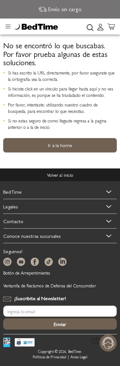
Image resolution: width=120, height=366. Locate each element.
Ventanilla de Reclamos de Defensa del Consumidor (49, 285)
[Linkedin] (63, 262)
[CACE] (25, 343)
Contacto (13, 221)
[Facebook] (36, 262)
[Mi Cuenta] (100, 26)
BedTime (12, 191)
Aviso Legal (78, 357)
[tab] (102, 26)
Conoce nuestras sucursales (32, 235)
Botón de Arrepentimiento (26, 272)
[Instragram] (8, 262)
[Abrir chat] (108, 343)
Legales (10, 206)
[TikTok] (49, 262)
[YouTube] (22, 262)
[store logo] (36, 27)
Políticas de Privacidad (49, 357)
